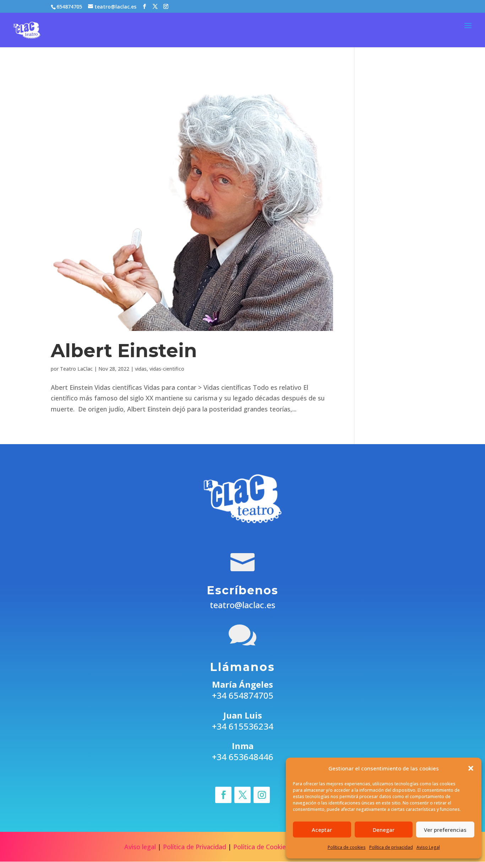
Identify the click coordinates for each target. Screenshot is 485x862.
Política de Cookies (261, 846)
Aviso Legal (428, 847)
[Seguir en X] (242, 795)
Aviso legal (140, 846)
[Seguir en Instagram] (262, 795)
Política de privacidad (391, 847)
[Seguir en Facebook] (223, 795)
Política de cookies (347, 847)
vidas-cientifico (166, 368)
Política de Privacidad (194, 846)
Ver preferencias (445, 829)
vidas (141, 368)
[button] (470, 768)
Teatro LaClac (76, 368)
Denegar (383, 829)
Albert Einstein (124, 350)
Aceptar (322, 829)
